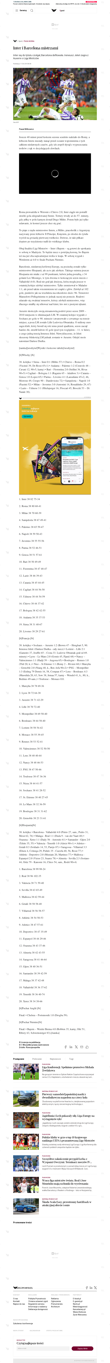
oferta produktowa (54, 1331)
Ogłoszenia (56, 1301)
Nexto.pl (76, 1304)
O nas (15, 1299)
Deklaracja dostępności (38, 1309)
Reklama (55, 1299)
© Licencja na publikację (30, 1042)
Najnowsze (55, 1059)
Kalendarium (35, 1331)
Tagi (71, 1059)
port (62, 10)
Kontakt (16, 1301)
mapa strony (18, 1331)
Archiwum (55, 1307)
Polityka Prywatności (37, 1299)
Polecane (37, 1059)
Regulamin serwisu (36, 1304)
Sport (20, 41)
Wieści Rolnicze (79, 1312)
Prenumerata (57, 1304)
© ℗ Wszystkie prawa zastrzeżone (34, 1045)
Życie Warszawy (80, 1315)
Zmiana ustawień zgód (38, 1301)
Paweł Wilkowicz (26, 129)
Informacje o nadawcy (37, 1307)
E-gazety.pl (77, 1301)
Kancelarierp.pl (79, 1309)
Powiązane (18, 1059)
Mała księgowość (80, 1307)
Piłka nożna (29, 41)
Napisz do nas (19, 1304)
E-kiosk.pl (77, 1299)
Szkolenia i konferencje (23, 1323)
